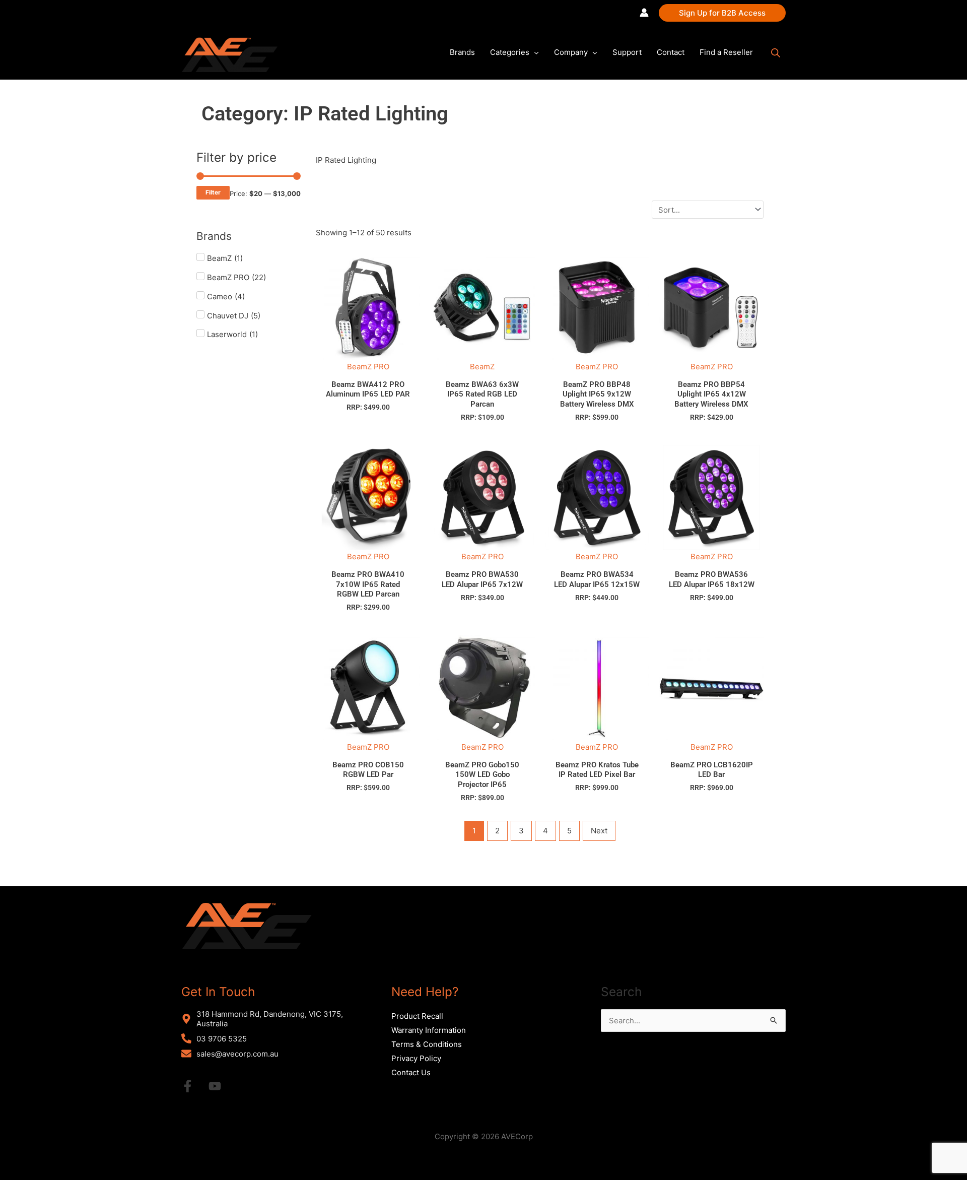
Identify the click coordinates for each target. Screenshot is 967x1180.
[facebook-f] (193, 1086)
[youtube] (221, 1086)
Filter (213, 192)
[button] (722, 13)
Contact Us (411, 1072)
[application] (534, 52)
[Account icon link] (644, 12)
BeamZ (482, 366)
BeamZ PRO (368, 366)
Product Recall (417, 1016)
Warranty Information (428, 1030)
